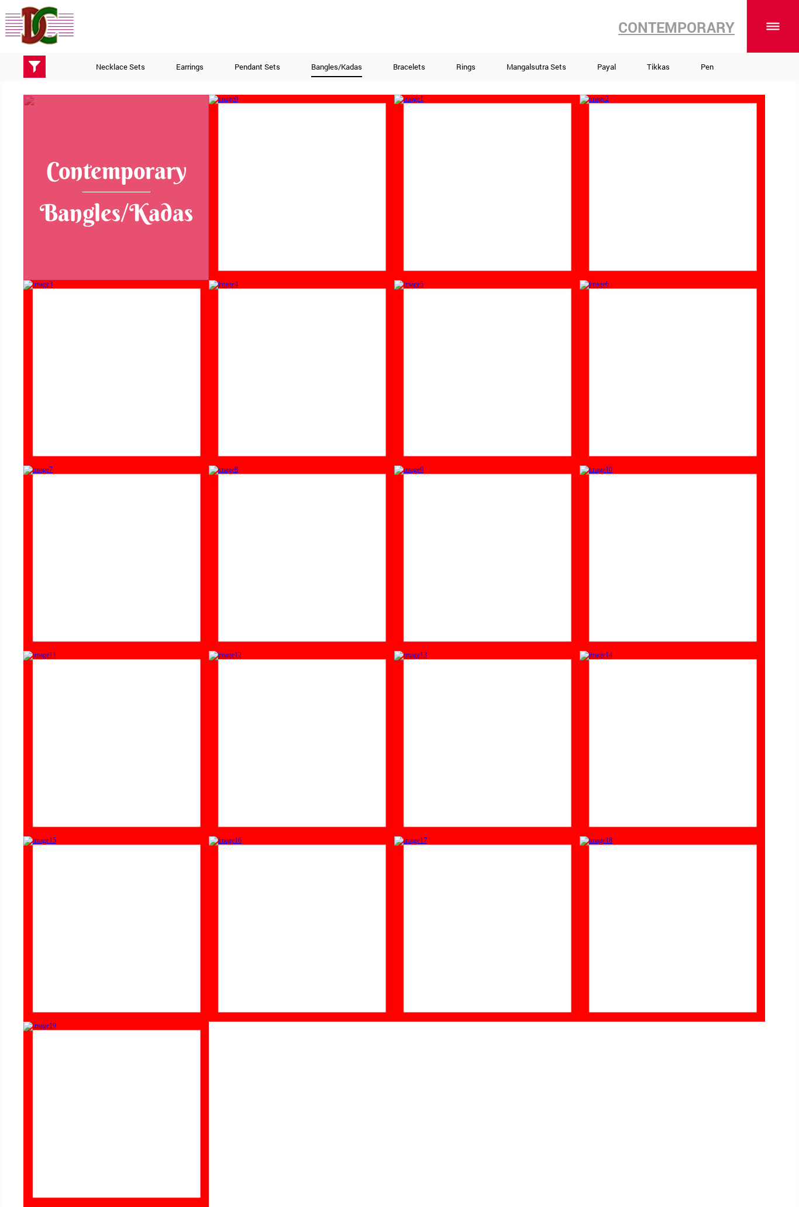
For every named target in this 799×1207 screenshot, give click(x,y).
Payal (606, 66)
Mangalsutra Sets (536, 66)
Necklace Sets (120, 66)
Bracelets (409, 66)
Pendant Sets (257, 66)
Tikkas (658, 66)
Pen (707, 66)
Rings (466, 66)
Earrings (190, 66)
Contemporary (676, 27)
